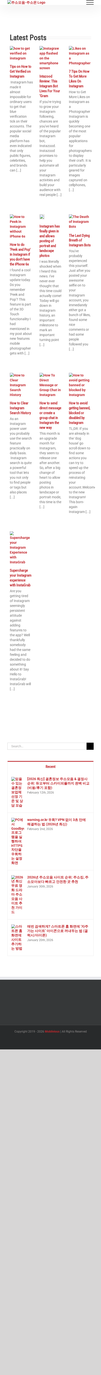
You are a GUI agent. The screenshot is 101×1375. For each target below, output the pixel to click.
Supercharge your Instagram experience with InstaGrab (20, 577)
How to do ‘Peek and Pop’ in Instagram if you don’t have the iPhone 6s (20, 254)
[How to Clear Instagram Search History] (21, 385)
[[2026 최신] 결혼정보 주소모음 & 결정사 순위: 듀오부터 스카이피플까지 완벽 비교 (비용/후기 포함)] (17, 779)
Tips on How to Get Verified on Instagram (20, 71)
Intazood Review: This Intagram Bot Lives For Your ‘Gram (49, 86)
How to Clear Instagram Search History (20, 408)
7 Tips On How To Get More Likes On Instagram (79, 78)
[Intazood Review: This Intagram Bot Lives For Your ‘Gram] (50, 58)
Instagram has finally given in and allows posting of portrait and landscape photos (49, 241)
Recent (50, 766)
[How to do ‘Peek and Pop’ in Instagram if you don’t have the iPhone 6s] (21, 226)
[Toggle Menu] (90, 2)
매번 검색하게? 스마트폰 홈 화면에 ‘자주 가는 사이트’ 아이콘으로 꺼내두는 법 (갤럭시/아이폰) (57, 930)
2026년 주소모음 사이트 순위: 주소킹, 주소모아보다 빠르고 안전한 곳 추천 (57, 879)
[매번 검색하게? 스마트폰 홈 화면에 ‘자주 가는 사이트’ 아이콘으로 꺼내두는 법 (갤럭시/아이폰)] (17, 927)
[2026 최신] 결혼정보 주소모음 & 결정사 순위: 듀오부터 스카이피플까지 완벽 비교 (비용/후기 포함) (58, 783)
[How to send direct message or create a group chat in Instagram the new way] (50, 385)
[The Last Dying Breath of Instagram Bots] (80, 221)
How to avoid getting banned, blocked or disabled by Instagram (79, 413)
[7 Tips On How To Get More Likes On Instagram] (80, 56)
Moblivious (52, 1031)
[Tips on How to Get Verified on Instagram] (21, 53)
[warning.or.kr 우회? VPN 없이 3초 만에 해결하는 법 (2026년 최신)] (17, 820)
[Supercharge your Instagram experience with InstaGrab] (21, 548)
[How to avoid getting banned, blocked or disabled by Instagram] (80, 385)
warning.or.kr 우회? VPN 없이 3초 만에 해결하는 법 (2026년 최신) (56, 822)
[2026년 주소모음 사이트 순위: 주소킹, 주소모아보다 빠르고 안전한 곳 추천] (17, 878)
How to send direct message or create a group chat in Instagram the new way (50, 415)
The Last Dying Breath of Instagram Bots (80, 240)
